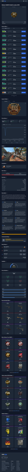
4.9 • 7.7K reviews (4, 67)
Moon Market (5, 87)
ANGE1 (25, 183)
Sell (14, 28)
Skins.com (4, 52)
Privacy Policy (12, 467)
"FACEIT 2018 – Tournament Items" (21, 190)
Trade (22, 28)
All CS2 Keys (17, 466)
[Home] (4, 1)
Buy (5, 28)
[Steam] (7, 457)
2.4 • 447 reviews (4, 93)
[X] (3, 457)
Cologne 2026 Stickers (4, 467)
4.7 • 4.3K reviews (4, 80)
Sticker (25, 179)
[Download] (3, 160)
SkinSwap (4, 43)
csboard (4, 69)
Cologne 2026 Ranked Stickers (5, 462)
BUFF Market (5, 39)
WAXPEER (4, 91)
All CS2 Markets (18, 468)
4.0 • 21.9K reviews (4, 32)
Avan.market (4, 56)
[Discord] (2, 457)
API (11, 462)
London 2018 (24, 180)
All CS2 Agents (18, 467)
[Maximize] (25, 103)
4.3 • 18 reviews (4, 71)
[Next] (25, 154)
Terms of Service (13, 466)
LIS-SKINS (4, 65)
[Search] (24, 1)
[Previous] (3, 154)
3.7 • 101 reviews (4, 54)
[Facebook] (5, 457)
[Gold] (14, 234)
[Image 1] (13, 160)
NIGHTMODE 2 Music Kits (4, 468)
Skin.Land (4, 78)
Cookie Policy (12, 468)
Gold (25, 184)
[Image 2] (14, 160)
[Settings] (23, 1)
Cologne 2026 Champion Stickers (5, 466)
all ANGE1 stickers (16, 372)
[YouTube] (6, 457)
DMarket (4, 30)
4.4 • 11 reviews (4, 84)
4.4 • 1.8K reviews (4, 58)
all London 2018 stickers (16, 410)
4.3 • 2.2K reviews (4, 45)
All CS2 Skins (17, 462)
